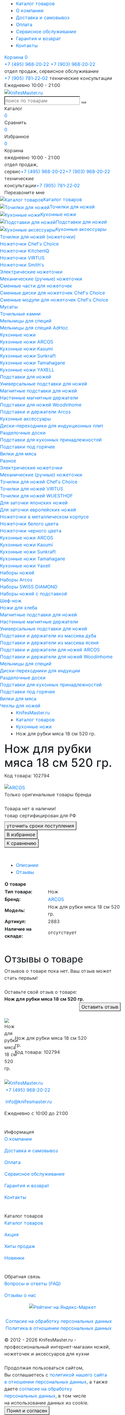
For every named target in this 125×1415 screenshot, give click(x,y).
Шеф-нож (11, 601)
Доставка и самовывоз (42, 17)
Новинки (14, 1258)
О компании (30, 10)
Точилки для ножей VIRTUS (31, 489)
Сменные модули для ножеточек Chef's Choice (54, 300)
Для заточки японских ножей (34, 503)
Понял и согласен (27, 1411)
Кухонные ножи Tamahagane (32, 363)
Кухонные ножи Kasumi (26, 349)
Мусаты (9, 307)
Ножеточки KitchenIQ (24, 251)
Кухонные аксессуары (25, 419)
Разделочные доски (23, 433)
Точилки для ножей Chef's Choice (38, 482)
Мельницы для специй (25, 321)
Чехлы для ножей (20, 706)
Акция (11, 1234)
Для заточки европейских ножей (38, 510)
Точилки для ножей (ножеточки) (38, 237)
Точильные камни (20, 314)
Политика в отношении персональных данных (59, 1328)
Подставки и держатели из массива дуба (48, 636)
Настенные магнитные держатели (39, 398)
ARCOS (56, 899)
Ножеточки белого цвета (29, 524)
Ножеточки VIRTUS (22, 258)
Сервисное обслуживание (46, 31)
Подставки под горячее (27, 447)
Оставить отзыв (99, 1007)
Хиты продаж (19, 1246)
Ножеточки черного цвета (30, 531)
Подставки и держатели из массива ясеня (49, 643)
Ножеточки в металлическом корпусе (44, 517)
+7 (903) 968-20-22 (73, 64)
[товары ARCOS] (14, 787)
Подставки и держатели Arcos (35, 412)
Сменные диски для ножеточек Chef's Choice (52, 293)
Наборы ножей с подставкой (33, 594)
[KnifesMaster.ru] (23, 92)
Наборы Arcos (16, 580)
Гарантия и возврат (38, 38)
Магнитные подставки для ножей (38, 391)
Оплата (24, 24)
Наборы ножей (17, 573)
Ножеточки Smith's (22, 265)
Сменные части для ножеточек (36, 286)
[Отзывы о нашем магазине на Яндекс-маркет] (62, 1307)
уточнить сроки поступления (40, 826)
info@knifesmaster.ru (29, 1101)
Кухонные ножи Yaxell (25, 566)
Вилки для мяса (18, 454)
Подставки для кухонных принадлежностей (51, 440)
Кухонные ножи (18, 335)
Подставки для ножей (25, 377)
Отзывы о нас (20, 1295)
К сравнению (21, 843)
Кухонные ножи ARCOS (26, 342)
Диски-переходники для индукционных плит (51, 426)
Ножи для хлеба (18, 608)
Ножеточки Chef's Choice (29, 244)
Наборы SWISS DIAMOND (29, 587)
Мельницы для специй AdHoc (34, 328)
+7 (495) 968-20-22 (26, 64)
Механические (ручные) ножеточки (41, 279)
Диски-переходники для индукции (40, 671)
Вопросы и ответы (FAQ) (32, 1283)
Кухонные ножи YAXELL (27, 370)
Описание (27, 865)
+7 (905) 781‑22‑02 (26, 78)
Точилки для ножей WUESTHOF (36, 496)
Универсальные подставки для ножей (43, 384)
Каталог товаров (35, 3)
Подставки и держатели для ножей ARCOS (50, 650)
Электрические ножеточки (31, 272)
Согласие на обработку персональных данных (59, 1321)
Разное (8, 461)
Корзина (16, 57)
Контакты (27, 45)
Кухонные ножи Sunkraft (28, 356)
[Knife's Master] (23, 1082)
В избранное (21, 834)
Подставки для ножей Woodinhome (40, 405)
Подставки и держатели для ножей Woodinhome (56, 657)
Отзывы (25, 872)
